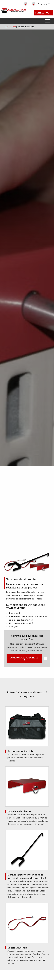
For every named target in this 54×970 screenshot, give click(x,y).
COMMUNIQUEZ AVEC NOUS (24, 657)
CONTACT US (42, 12)
